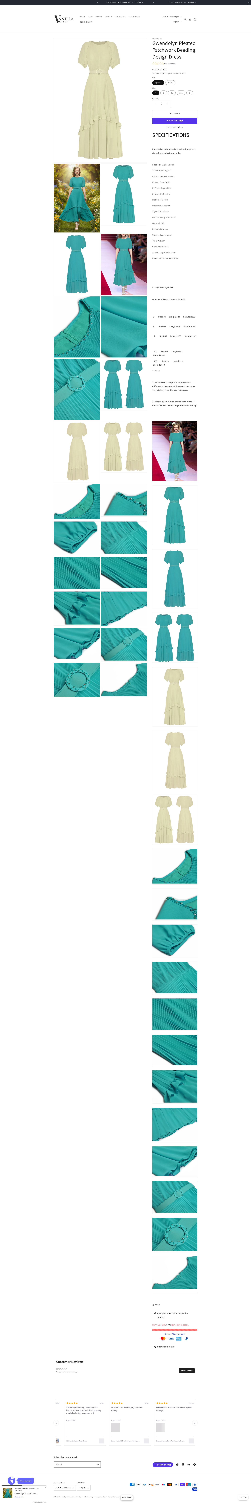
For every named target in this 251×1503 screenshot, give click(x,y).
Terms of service (113, 1497)
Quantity (155, 99)
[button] (108, 16)
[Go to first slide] (194, 1422)
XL (172, 93)
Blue (170, 82)
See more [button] (175, 1415)
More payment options (175, 127)
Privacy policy (100, 1497)
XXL (181, 93)
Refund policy (88, 1497)
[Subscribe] (98, 1464)
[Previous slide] (56, 1422)
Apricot (158, 82)
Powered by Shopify (74, 1497)
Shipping (165, 73)
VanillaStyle (63, 1497)
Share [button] (157, 1304)
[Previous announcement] (98, 2)
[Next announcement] (153, 2)
